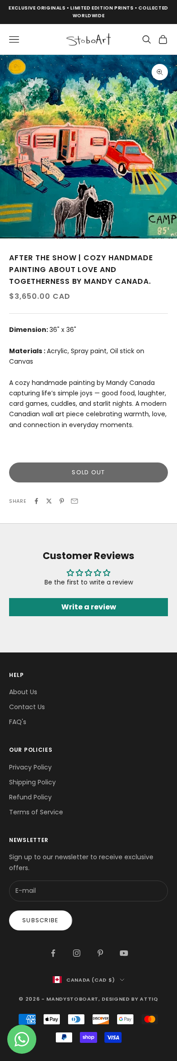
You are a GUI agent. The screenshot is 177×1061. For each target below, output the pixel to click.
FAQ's (17, 721)
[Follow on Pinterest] (100, 953)
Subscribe (40, 920)
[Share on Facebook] (36, 501)
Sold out (88, 472)
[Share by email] (74, 501)
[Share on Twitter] (49, 501)
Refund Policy (30, 797)
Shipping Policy (32, 782)
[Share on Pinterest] (61, 501)
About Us (23, 691)
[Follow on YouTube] (123, 953)
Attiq (149, 999)
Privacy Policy (30, 767)
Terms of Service (36, 812)
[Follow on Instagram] (76, 953)
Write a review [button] (88, 607)
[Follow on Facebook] (53, 953)
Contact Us (27, 706)
